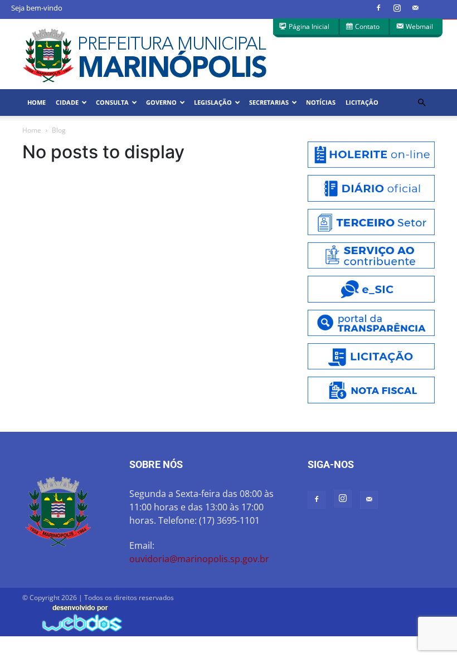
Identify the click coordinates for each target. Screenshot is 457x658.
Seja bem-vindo (36, 8)
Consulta (112, 102)
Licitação (362, 102)
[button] (421, 102)
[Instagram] (396, 8)
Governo (161, 102)
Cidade (67, 102)
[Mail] (415, 8)
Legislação (213, 102)
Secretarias (269, 102)
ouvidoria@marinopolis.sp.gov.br (199, 559)
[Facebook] (378, 8)
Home (36, 102)
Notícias (321, 102)
